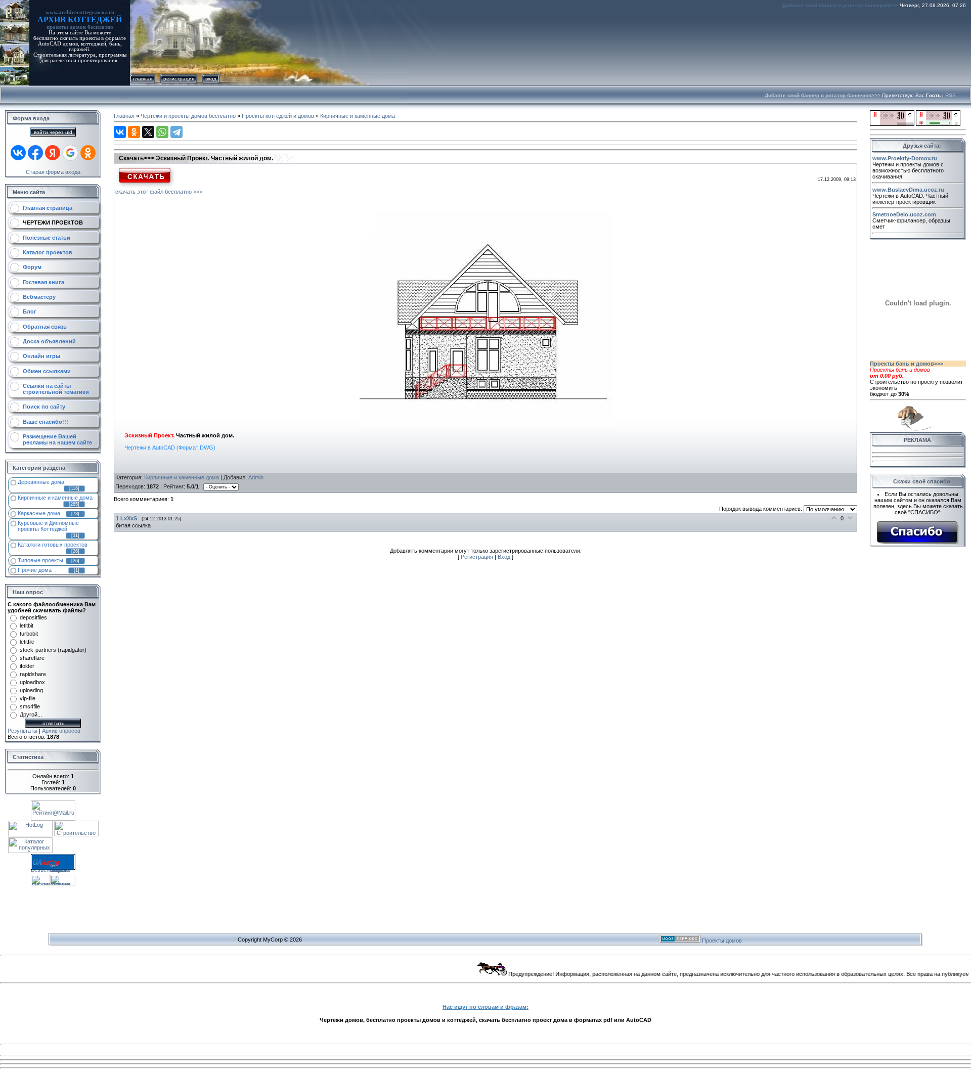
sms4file (30, 706)
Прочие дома (35, 570)
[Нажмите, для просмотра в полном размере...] (486, 424)
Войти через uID (53, 132)
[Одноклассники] (134, 132)
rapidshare (33, 674)
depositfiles (33, 617)
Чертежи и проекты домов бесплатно (188, 116)
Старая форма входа (53, 172)
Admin (255, 477)
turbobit (29, 634)
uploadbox (32, 682)
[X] (148, 132)
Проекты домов (722, 940)
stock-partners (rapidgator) (53, 650)
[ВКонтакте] (120, 132)
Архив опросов (61, 731)
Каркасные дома (39, 513)
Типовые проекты (40, 560)
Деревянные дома (41, 482)
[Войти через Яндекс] (52, 152)
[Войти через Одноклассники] (88, 152)
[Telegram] (176, 132)
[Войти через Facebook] (35, 152)
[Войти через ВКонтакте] (18, 152)
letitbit (26, 625)
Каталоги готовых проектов (52, 545)
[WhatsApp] (162, 132)
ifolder (27, 666)
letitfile (27, 642)
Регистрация (178, 78)
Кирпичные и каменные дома (55, 498)
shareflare (32, 658)
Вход (210, 78)
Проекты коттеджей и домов (278, 116)
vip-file (27, 698)
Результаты (22, 731)
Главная (142, 78)
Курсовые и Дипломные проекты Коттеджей (48, 526)
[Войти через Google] (70, 153)
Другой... (31, 714)
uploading (31, 690)
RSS (950, 95)
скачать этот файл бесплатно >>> (158, 192)
